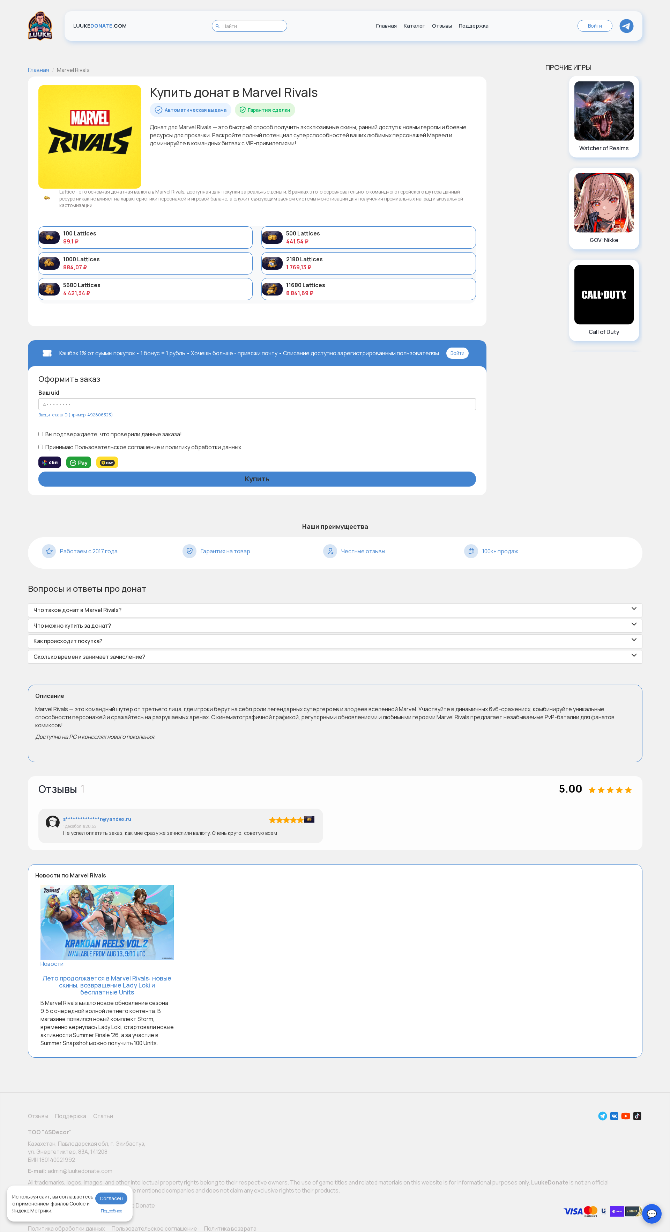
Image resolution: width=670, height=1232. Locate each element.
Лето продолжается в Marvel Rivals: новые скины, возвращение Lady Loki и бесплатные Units (107, 985)
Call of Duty (604, 240)
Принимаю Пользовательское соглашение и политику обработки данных (143, 447)
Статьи (103, 1116)
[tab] (335, 610)
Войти (595, 25)
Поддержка (474, 25)
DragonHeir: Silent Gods (604, 336)
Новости (52, 964)
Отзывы (442, 25)
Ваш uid (48, 392)
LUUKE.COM (100, 25)
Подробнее (111, 1211)
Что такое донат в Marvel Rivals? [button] (77, 610)
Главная (386, 25)
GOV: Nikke (604, 148)
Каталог (414, 25)
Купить (257, 478)
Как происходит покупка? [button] (68, 641)
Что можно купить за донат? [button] (72, 626)
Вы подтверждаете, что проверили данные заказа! (113, 434)
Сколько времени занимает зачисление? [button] (89, 657)
